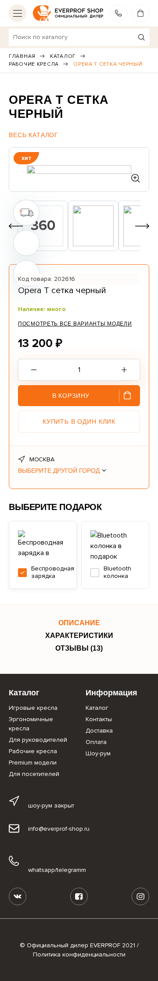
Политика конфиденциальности (79, 954)
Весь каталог (33, 134)
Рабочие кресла (34, 64)
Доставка (99, 730)
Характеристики (79, 635)
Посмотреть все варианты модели (75, 324)
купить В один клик (79, 421)
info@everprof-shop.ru (59, 828)
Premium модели (33, 762)
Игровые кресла (33, 708)
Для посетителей (34, 774)
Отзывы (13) (79, 648)
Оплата (96, 742)
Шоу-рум (98, 753)
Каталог (63, 56)
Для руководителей (38, 740)
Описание (79, 623)
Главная (22, 56)
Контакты (99, 719)
